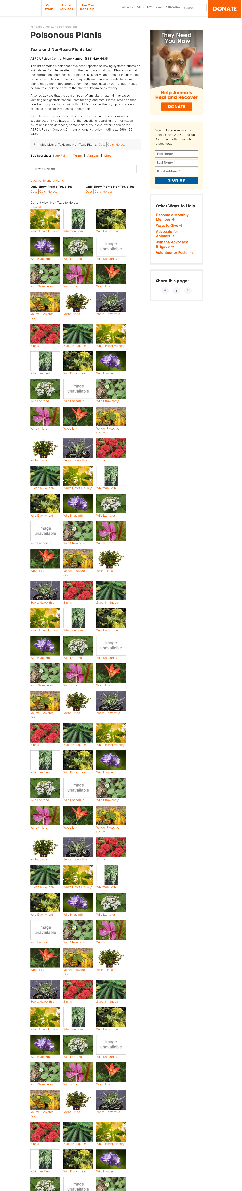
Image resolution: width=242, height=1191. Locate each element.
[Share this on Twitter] (176, 290)
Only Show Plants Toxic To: (51, 187)
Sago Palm (60, 156)
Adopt (140, 7)
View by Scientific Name (47, 180)
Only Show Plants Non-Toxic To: (110, 187)
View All (36, 207)
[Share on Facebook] (165, 290)
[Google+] (188, 290)
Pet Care (36, 27)
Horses (120, 144)
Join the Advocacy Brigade (172, 244)
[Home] (21, 8)
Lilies (107, 156)
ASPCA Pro (173, 7)
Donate (225, 9)
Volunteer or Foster (172, 252)
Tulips (77, 156)
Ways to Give (167, 225)
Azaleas (93, 156)
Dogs (102, 144)
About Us (128, 7)
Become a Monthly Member (172, 217)
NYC (150, 7)
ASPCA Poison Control (61, 27)
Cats (110, 144)
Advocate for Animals (167, 234)
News (159, 7)
